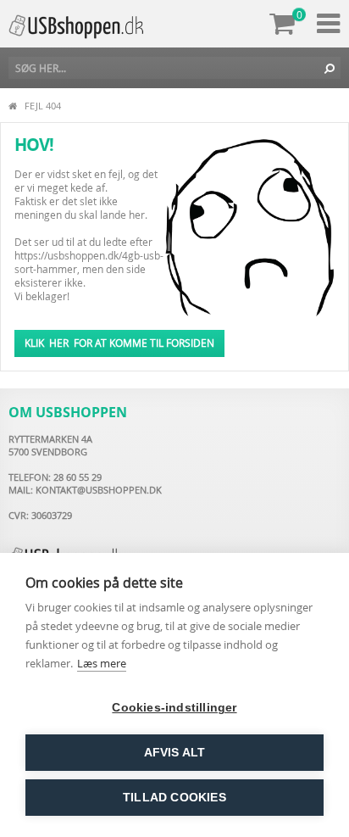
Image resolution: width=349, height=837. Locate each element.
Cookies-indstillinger (174, 707)
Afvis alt (175, 752)
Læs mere (101, 663)
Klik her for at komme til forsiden (119, 342)
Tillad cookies (174, 797)
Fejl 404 (43, 105)
